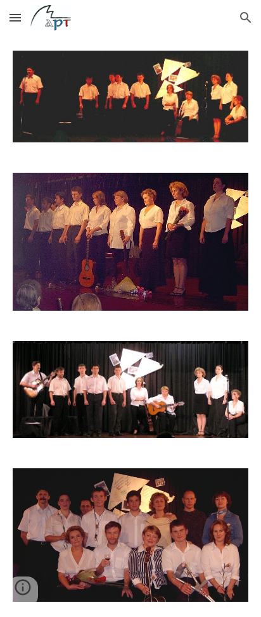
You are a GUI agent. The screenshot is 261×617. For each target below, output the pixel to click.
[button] (15, 17)
